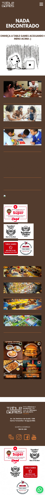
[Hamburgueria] (11, 436)
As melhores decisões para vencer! (20, 162)
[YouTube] (34, 436)
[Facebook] (26, 436)
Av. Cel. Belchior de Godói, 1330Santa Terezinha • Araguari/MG (22, 420)
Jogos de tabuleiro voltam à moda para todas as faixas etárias (22, 100)
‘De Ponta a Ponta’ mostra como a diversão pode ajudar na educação (20, 148)
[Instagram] (19, 436)
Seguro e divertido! (13, 180)
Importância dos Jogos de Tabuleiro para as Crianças (20, 124)
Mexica (7, 311)
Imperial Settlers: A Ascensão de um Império (20, 329)
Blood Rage (9, 295)
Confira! (26, 413)
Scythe (7, 278)
